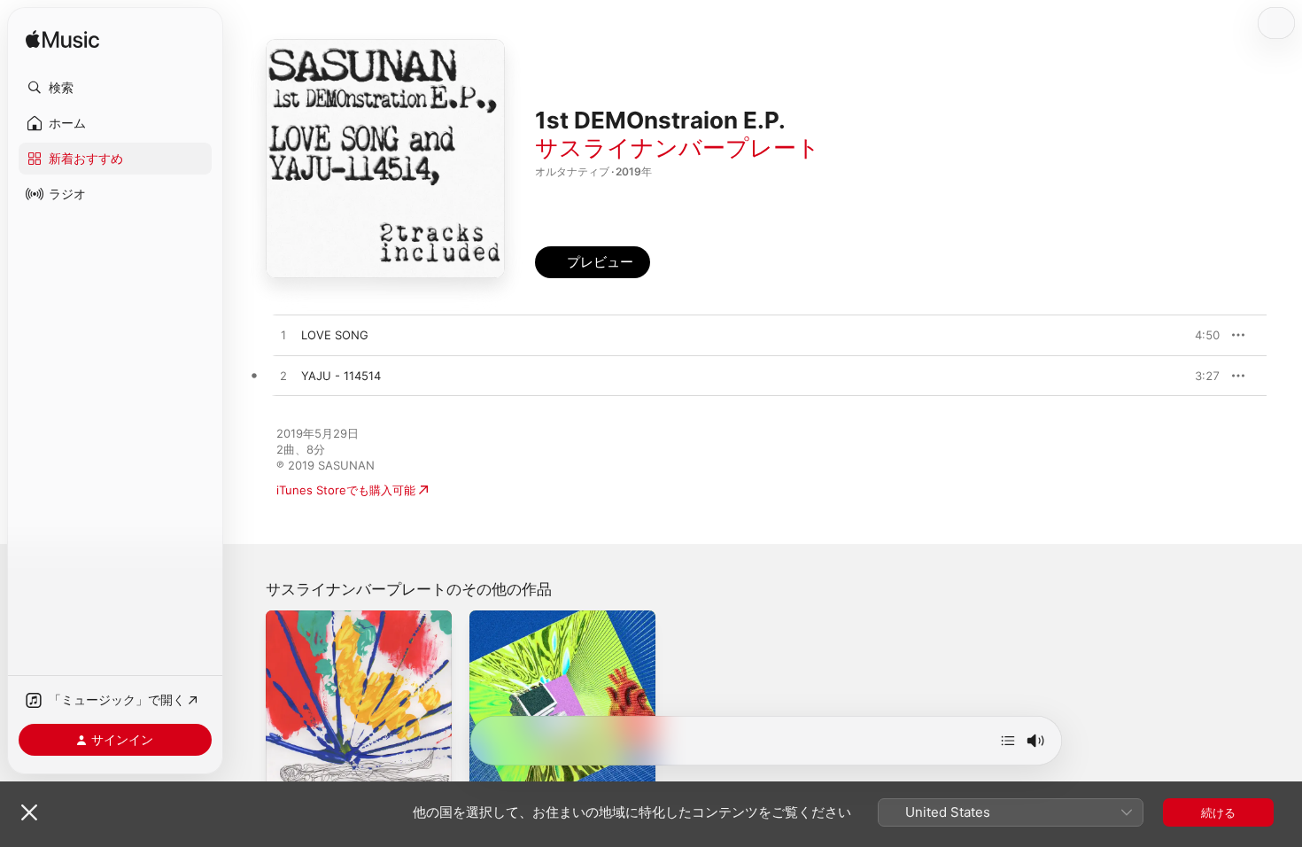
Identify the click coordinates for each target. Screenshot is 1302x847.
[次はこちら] (1008, 740)
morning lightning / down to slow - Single (357, 624)
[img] (62, 40)
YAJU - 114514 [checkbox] (341, 376)
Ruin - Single (504, 617)
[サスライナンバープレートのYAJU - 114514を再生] (283, 377)
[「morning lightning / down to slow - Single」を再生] (288, 774)
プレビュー (1197, 335)
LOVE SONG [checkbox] (334, 335)
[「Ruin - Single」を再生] (491, 774)
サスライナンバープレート (677, 147)
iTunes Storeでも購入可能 (345, 490)
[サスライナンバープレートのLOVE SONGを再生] (283, 336)
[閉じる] (29, 812)
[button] (115, 88)
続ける (1218, 812)
